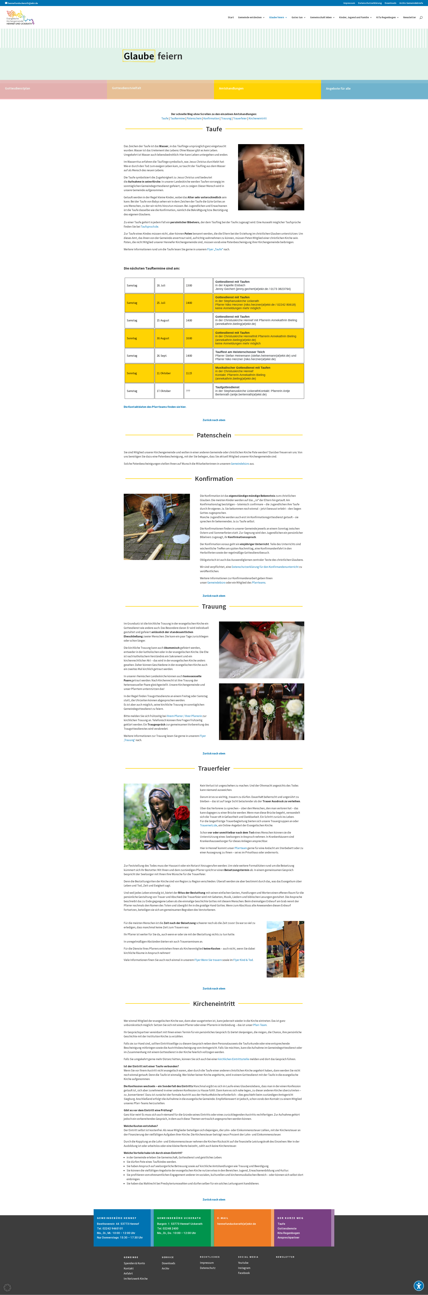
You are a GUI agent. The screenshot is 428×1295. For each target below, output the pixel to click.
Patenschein (194, 118)
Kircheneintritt (258, 118)
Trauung (226, 118)
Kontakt (129, 1268)
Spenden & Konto (134, 1263)
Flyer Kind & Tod (243, 960)
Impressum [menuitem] (349, 3)
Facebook (244, 1273)
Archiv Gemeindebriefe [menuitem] (411, 3)
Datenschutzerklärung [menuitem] (370, 3)
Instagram (244, 1268)
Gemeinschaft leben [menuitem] (321, 17)
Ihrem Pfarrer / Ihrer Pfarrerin (184, 716)
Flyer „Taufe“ (215, 249)
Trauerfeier (240, 118)
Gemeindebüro (240, 463)
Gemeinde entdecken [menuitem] (250, 17)
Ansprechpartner (288, 1237)
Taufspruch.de (149, 226)
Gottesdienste (287, 1228)
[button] (7, 1287)
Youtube (243, 1263)
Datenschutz (208, 1268)
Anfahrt (128, 1273)
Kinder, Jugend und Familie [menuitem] (354, 17)
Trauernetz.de (208, 825)
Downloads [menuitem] (390, 3)
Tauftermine (177, 118)
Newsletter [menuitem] (409, 17)
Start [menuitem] (231, 17)
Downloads (168, 1263)
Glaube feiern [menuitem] (276, 17)
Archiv (165, 1268)
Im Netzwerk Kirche (136, 1278)
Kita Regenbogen (289, 1233)
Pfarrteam (241, 848)
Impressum (207, 1263)
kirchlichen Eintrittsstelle (233, 1059)
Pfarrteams (258, 582)
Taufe (164, 118)
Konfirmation (211, 118)
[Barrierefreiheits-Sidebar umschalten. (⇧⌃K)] (419, 1286)
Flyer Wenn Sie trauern (208, 960)
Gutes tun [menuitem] (297, 17)
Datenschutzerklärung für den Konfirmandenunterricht (265, 567)
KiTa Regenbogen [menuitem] (386, 17)
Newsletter (285, 1257)
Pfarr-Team (260, 1025)
